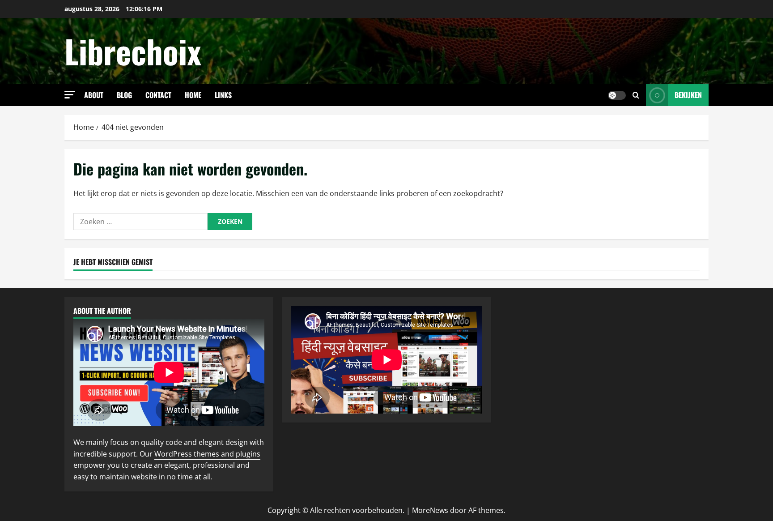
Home (193, 95)
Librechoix (132, 51)
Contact (158, 95)
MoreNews (430, 510)
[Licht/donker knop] (617, 95)
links (223, 95)
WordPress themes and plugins (207, 454)
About (93, 95)
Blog (124, 95)
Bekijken (688, 95)
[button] (69, 94)
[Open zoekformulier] (636, 95)
